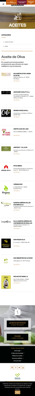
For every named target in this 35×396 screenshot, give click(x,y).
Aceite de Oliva (9, 42)
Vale (17, 392)
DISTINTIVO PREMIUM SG (31, 2)
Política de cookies (17, 355)
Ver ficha (16, 81)
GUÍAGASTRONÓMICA (11, 2)
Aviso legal (17, 350)
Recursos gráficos (17, 358)
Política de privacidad (17, 353)
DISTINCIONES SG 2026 (22, 2)
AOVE (6, 46)
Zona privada (17, 361)
